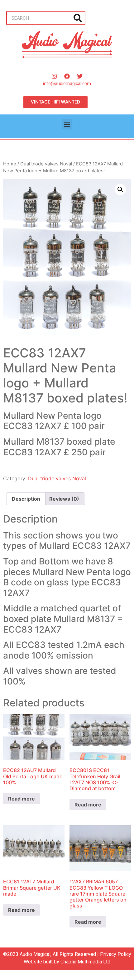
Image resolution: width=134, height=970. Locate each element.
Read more (21, 799)
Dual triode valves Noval (46, 164)
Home (9, 164)
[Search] (78, 18)
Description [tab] (26, 499)
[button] (67, 124)
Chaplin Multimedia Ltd (85, 962)
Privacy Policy (115, 954)
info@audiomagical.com (67, 83)
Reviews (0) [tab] (64, 499)
